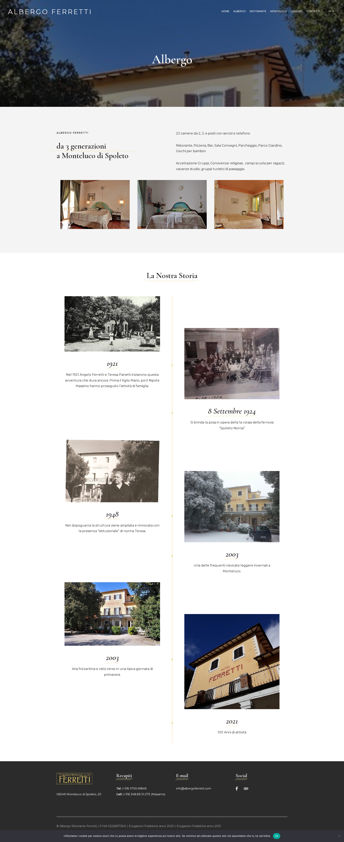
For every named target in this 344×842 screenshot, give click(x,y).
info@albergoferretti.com (193, 788)
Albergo (239, 11)
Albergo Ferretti (50, 11)
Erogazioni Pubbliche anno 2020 (151, 826)
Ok (277, 835)
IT (330, 11)
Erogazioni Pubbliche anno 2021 (199, 826)
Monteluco (278, 11)
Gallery (296, 11)
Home (225, 11)
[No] (339, 836)
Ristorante (258, 11)
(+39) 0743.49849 (134, 788)
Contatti (313, 11)
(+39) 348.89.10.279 (136, 794)
